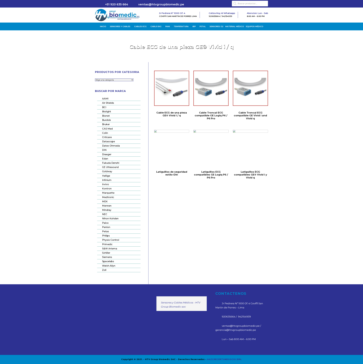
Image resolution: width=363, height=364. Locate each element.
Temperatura (181, 26)
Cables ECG (140, 26)
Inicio (103, 26)
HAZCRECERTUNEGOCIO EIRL (224, 359)
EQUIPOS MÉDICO (254, 26)
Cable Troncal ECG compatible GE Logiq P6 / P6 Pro (211, 115)
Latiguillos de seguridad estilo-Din (171, 173)
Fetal (203, 26)
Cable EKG (156, 26)
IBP (194, 26)
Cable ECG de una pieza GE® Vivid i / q (171, 114)
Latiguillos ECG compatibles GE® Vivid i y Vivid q (250, 174)
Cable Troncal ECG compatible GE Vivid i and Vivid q (250, 115)
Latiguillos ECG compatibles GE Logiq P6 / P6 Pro (211, 174)
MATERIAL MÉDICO (234, 26)
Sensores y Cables (120, 26)
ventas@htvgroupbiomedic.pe (161, 4)
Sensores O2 (216, 26)
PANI (167, 26)
